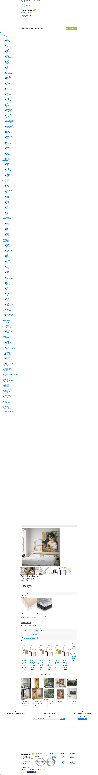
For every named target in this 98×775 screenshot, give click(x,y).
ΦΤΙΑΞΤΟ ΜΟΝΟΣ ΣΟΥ (71, 28)
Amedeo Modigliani (7, 392)
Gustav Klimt (6, 365)
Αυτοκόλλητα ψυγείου (8, 73)
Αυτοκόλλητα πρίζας (7, 154)
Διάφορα (7, 72)
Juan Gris (6, 406)
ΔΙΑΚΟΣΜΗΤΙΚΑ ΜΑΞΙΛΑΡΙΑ (11, 348)
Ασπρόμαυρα (8, 268)
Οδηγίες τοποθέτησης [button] (30, 634)
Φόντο (7, 255)
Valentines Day (9, 332)
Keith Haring (6, 387)
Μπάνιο (7, 325)
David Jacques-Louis (8, 403)
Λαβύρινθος (8, 132)
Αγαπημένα (73, 763)
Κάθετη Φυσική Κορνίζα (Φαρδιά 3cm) (65, 664)
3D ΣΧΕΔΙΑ (55, 25)
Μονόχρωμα (8, 60)
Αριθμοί (7, 138)
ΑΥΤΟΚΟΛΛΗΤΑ (24, 25)
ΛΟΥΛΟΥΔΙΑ (8, 352)
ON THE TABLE (7, 357)
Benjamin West (7, 391)
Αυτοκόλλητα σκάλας (8, 136)
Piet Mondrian (6, 386)
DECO (7, 347)
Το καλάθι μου (73, 762)
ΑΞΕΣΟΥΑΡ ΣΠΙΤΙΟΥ (47, 25)
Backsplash (8, 147)
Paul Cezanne (6, 373)
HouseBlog (54, 757)
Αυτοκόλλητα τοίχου (7, 36)
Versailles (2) (72, 701)
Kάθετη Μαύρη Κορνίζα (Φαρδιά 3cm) (32, 664)
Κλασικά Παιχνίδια (9, 126)
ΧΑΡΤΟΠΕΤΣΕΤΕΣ (9, 360)
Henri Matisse (6, 384)
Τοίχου (7, 144)
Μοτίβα (7, 87)
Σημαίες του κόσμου (9, 304)
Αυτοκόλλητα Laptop (7, 157)
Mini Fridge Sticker (9, 76)
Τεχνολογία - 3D (9, 174)
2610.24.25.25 (29, 16)
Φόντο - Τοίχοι (8, 66)
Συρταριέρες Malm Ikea (10, 117)
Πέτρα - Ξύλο (8, 273)
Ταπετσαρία (8, 148)
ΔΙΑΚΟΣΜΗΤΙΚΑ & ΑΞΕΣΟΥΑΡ (27, 28)
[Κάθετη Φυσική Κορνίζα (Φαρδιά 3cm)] (65, 649)
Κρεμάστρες (8, 56)
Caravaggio (6, 379)
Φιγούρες (8, 51)
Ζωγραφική (8, 83)
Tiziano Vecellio (7, 395)
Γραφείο (7, 322)
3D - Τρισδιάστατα (9, 52)
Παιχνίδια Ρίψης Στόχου (10, 127)
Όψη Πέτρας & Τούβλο (10, 114)
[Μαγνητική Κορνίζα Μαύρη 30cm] (73, 645)
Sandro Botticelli (7, 402)
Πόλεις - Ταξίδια (9, 98)
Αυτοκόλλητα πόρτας (8, 89)
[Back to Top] (0, 774)
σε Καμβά (8, 182)
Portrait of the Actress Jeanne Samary (37, 703)
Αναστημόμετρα (9, 40)
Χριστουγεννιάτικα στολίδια (9, 314)
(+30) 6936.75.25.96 (27, 764)
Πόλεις (7, 47)
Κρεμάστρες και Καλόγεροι (9, 278)
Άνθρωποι (8, 212)
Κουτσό (7, 130)
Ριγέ (7, 276)
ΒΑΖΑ (7, 349)
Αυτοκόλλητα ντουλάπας (8, 57)
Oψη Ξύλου (8, 115)
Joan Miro (6, 390)
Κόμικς (7, 50)
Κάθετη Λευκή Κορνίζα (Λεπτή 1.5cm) (40, 664)
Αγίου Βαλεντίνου (9, 343)
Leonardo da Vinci (7, 369)
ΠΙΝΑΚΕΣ (39, 25)
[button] (29, 593)
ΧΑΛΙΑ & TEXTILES (7, 354)
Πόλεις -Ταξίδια (9, 284)
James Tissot (6, 400)
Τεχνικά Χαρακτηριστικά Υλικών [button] (33, 630)
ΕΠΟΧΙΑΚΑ (6, 362)
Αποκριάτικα (8, 333)
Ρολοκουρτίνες (6, 292)
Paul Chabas (6, 401)
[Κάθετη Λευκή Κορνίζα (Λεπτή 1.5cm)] (40, 649)
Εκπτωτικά (8, 330)
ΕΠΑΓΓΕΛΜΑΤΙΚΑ (62, 25)
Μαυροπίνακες (8, 55)
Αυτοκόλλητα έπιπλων (8, 109)
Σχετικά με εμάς (54, 755)
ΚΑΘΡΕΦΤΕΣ (8, 351)
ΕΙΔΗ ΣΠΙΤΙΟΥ (6, 346)
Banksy (7, 49)
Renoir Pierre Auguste (8, 376)
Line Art (7, 58)
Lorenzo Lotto (6, 407)
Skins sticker (8, 159)
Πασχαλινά (8, 335)
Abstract (7, 265)
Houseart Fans (54, 756)
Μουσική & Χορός (9, 131)
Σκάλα (7, 149)
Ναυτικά (7, 271)
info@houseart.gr (27, 767)
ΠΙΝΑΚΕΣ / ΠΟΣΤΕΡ (6, 180)
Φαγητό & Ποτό (9, 257)
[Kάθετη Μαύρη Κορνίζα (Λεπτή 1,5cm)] (24, 649)
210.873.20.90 (23, 16)
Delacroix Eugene (7, 396)
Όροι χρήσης (64, 762)
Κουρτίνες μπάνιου (7, 305)
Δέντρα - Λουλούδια (9, 41)
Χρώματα (7, 139)
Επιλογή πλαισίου (24, 595)
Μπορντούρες (6, 179)
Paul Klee (6, 389)
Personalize (8, 317)
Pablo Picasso (6, 378)
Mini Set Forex (6, 239)
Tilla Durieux (61, 701)
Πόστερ (5, 184)
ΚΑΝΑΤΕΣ (8, 358)
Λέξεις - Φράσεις (7, 320)
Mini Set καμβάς (7, 235)
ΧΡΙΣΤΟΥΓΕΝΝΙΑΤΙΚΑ (10, 363)
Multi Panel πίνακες (7, 218)
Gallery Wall (6, 181)
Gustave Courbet (7, 397)
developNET (45, 769)
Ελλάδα (7, 62)
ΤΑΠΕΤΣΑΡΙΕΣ (32, 25)
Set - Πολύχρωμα (9, 111)
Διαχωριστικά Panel (7, 262)
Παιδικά (7, 61)
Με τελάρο (23, 597)
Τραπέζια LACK (9, 122)
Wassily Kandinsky (7, 381)
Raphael (5, 375)
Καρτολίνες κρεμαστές (8, 336)
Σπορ (7, 46)
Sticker (7, 158)
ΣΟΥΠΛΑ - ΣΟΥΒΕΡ (9, 359)
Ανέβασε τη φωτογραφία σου (9, 411)
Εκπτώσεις (8, 337)
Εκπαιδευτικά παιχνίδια (10, 125)
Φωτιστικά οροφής (7, 310)
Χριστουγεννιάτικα (9, 315)
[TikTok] (49, 468)
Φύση (7, 68)
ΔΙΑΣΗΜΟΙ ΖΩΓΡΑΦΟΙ (39, 28)
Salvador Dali (6, 370)
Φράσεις (7, 44)
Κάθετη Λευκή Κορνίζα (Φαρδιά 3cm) (49, 664)
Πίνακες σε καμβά (7, 198)
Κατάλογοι (54, 758)
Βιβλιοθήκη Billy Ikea (10, 121)
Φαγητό (7, 84)
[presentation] (20, 656)
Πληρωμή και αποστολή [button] (30, 638)
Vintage (7, 71)
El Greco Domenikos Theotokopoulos (11, 374)
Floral (7, 266)
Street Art (7, 213)
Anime (7, 39)
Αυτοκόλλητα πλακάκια (8, 143)
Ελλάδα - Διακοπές (9, 250)
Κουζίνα (7, 324)
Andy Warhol (6, 385)
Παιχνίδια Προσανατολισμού (11, 128)
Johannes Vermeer (7, 405)
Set (6, 316)
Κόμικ (7, 82)
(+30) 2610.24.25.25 (27, 762)
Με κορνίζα (26, 597)
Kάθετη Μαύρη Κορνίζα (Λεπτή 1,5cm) (24, 664)
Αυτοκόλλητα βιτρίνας (8, 327)
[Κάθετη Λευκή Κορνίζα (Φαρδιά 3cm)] (49, 649)
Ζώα (7, 45)
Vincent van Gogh (7, 368)
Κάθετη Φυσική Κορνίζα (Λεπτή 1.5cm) (57, 664)
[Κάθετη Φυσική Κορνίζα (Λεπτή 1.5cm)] (57, 649)
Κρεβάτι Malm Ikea (9, 120)
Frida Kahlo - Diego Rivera (9, 380)
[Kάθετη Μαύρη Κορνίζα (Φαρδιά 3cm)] (32, 649)
